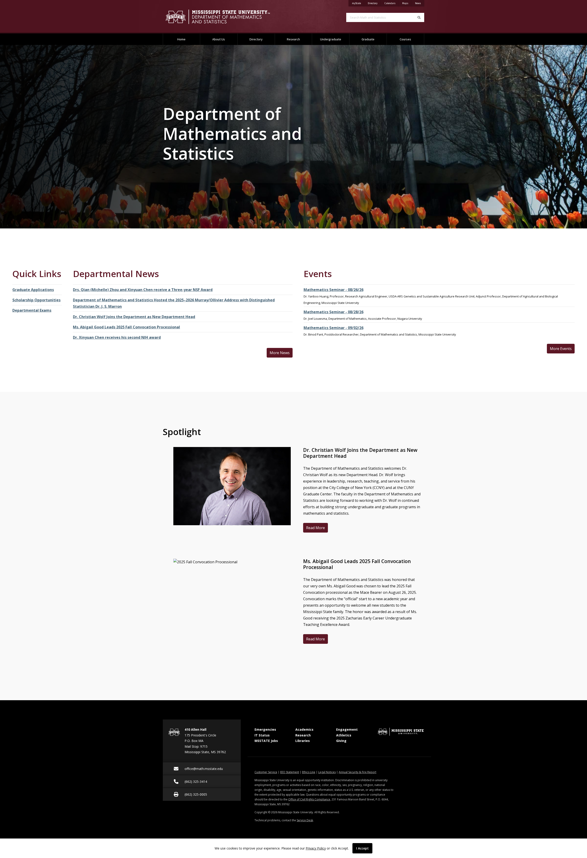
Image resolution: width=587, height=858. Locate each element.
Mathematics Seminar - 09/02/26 (333, 327)
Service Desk (305, 820)
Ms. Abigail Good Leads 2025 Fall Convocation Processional (126, 327)
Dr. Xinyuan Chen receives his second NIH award (117, 337)
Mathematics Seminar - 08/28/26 (333, 311)
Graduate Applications (33, 289)
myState (358, 3)
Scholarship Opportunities (36, 300)
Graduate (368, 39)
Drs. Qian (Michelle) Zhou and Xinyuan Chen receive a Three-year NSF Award (143, 289)
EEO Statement (289, 772)
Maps (407, 3)
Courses (405, 39)
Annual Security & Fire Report (357, 772)
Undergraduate (330, 39)
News (419, 3)
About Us (218, 39)
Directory (374, 3)
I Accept (362, 848)
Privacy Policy (316, 848)
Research (293, 39)
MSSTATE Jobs (266, 741)
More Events (561, 348)
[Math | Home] (225, 16)
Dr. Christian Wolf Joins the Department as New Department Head (134, 316)
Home (181, 39)
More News (280, 352)
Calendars (391, 3)
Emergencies (265, 729)
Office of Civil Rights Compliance (309, 799)
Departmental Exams (31, 310)
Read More (317, 527)
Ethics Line (308, 772)
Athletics (343, 735)
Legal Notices (327, 772)
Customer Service (266, 772)
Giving (341, 741)
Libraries (302, 741)
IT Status (262, 735)
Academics (304, 729)
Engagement (347, 729)
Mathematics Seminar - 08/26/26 (333, 289)
